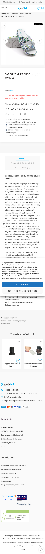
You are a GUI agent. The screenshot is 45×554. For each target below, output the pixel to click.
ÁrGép (19, 500)
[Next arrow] (39, 41)
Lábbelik (14, 14)
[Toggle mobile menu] (2, 8)
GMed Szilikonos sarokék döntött (33, 364)
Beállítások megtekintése (22, 291)
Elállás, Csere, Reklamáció (18, 135)
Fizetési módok (7, 427)
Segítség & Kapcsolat (10, 477)
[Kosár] (42, 8)
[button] (18, 361)
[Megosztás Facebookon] (20, 114)
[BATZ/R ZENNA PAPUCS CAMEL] (34, 74)
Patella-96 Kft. (35, 536)
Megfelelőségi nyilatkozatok (12, 485)
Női (21, 14)
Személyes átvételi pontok (12, 435)
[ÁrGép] (24, 497)
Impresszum (6, 481)
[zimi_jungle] (22, 43)
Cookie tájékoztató (9, 473)
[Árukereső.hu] (9, 497)
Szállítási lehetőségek (17, 104)
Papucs (28, 14)
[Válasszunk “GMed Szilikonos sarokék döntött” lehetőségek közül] (40, 361)
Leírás (22, 158)
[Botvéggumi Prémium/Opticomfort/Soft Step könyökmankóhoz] (11, 350)
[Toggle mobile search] (6, 8)
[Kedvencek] (4, 25)
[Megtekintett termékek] (41, 549)
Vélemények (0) (22, 168)
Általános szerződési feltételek (13, 466)
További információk (22, 163)
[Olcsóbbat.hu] (23, 504)
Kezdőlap (5, 14)
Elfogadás (22, 284)
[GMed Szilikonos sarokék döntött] (33, 350)
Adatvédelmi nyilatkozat (11, 469)
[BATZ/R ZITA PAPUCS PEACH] (38, 74)
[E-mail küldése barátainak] (25, 114)
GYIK (3, 446)
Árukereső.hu (9, 500)
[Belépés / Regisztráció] (38, 8)
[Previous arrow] (5, 41)
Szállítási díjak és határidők (12, 431)
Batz (12, 90)
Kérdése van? (38, 104)
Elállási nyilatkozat (8, 443)
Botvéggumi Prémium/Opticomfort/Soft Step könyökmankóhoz (11, 364)
